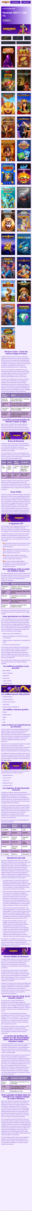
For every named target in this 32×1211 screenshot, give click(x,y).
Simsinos (3, 371)
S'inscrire (26, 2)
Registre (8, 57)
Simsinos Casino (19, 429)
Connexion (15, 2)
